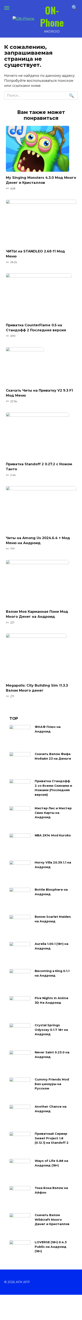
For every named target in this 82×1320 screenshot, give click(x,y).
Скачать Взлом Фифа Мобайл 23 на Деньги (53, 756)
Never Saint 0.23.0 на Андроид (52, 1055)
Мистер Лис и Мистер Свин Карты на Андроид (53, 813)
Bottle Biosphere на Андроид (51, 892)
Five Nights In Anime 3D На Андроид (51, 1000)
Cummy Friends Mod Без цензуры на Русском (52, 1084)
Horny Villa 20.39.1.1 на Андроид (53, 865)
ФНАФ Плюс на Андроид (48, 729)
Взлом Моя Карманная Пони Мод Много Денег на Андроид (37, 614)
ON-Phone (52, 16)
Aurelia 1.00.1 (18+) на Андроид (51, 946)
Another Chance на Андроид (50, 1109)
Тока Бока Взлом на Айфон (51, 1190)
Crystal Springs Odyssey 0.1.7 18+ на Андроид (51, 1030)
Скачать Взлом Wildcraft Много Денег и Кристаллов (52, 1219)
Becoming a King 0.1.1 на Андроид (52, 973)
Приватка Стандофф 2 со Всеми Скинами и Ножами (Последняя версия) (53, 788)
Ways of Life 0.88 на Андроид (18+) (51, 1163)
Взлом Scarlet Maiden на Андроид (53, 919)
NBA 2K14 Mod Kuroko (53, 835)
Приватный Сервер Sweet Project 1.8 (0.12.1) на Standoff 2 (52, 1138)
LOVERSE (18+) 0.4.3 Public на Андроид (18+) (51, 1247)
